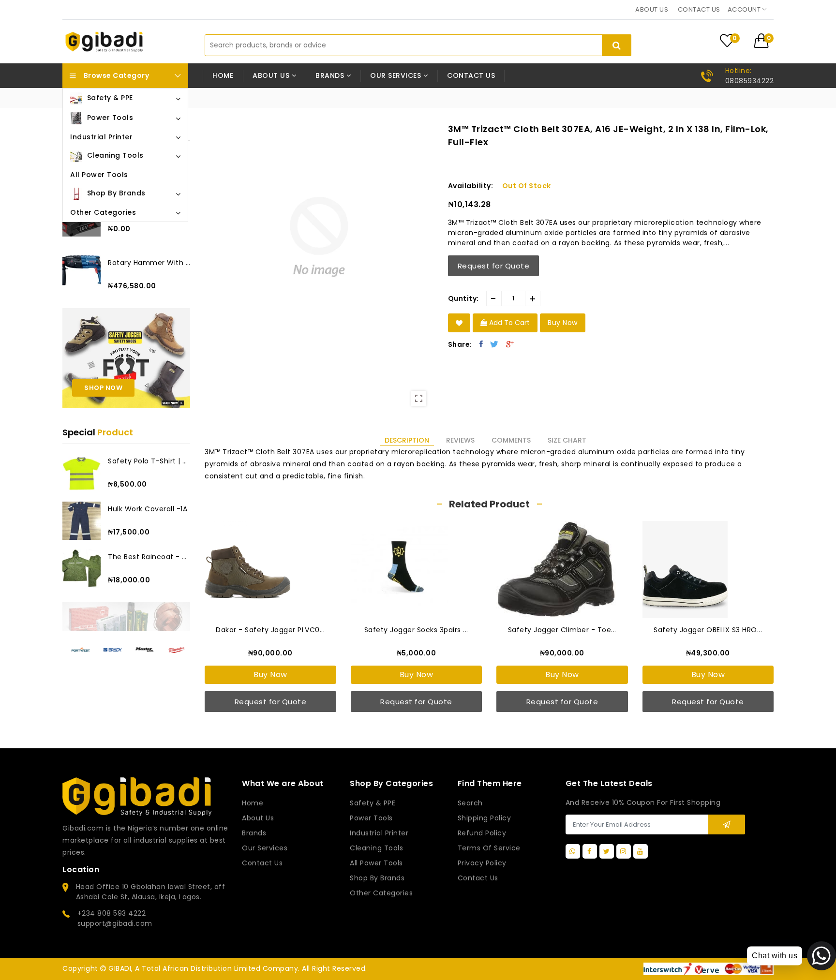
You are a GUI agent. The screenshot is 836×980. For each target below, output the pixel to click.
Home (222, 75)
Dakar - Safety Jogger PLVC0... (270, 630)
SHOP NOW (103, 387)
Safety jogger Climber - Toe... (562, 630)
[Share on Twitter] (494, 344)
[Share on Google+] (510, 344)
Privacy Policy (482, 863)
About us (651, 9)
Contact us (699, 9)
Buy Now (270, 674)
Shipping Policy (484, 818)
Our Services (264, 848)
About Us (258, 818)
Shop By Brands (377, 878)
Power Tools (371, 818)
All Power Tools (376, 863)
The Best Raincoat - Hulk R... (149, 557)
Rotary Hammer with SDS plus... (149, 262)
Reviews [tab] (460, 440)
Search (470, 803)
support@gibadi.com (114, 923)
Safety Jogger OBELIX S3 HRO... (708, 630)
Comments (511, 440)
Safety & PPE (372, 803)
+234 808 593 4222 (111, 913)
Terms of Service (489, 848)
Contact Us (478, 878)
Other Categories (381, 893)
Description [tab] (407, 440)
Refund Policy (482, 833)
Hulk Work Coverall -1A (147, 509)
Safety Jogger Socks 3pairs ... (416, 630)
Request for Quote (494, 266)
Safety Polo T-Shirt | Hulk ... (149, 461)
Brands (254, 833)
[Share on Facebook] (481, 344)
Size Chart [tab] (567, 440)
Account (745, 9)
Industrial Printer (379, 833)
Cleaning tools (376, 848)
